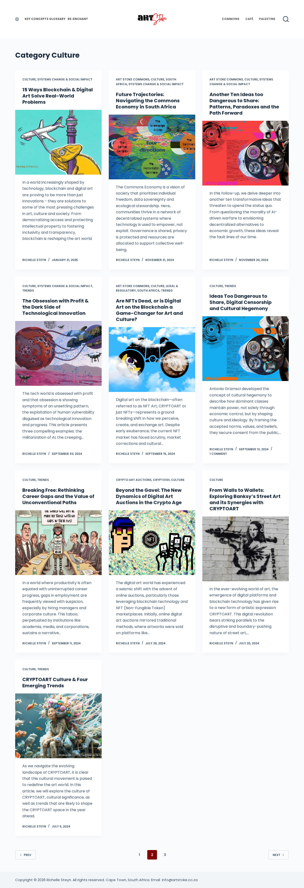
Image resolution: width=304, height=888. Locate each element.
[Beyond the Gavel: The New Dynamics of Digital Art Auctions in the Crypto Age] (152, 542)
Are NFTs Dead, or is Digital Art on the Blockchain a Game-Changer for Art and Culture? (149, 310)
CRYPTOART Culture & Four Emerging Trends (55, 682)
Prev (27, 855)
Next (276, 855)
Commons (230, 19)
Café (249, 19)
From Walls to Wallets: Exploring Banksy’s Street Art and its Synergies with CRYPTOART (244, 499)
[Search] (286, 19)
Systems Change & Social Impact (64, 79)
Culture (29, 79)
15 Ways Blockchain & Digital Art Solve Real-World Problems (57, 95)
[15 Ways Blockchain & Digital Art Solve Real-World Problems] (58, 142)
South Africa (148, 290)
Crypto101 (161, 480)
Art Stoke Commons (132, 79)
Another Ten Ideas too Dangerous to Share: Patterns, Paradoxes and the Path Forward (244, 103)
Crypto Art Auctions (134, 480)
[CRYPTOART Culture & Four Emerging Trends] (58, 725)
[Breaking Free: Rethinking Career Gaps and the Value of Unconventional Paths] (58, 542)
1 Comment (218, 454)
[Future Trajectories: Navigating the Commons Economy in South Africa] (152, 147)
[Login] (17, 19)
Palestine (267, 19)
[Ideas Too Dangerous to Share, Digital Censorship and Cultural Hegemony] (245, 348)
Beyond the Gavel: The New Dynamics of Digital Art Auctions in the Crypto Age (149, 496)
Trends (28, 290)
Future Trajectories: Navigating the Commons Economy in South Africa (148, 100)
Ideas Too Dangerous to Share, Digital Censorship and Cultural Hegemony (240, 302)
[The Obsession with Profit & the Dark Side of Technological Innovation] (58, 353)
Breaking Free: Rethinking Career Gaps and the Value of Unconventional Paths (58, 496)
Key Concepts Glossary (45, 19)
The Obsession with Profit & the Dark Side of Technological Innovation (55, 307)
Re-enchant (78, 19)
